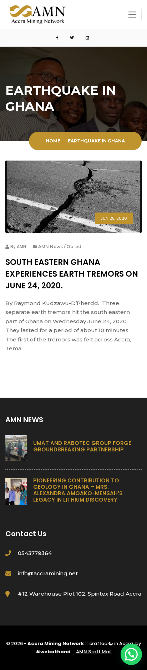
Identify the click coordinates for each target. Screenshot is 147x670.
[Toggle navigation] (132, 14)
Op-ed (73, 246)
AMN (21, 247)
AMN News (50, 246)
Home (53, 140)
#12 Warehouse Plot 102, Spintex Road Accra (79, 593)
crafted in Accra (111, 643)
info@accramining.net (48, 573)
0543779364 (35, 553)
